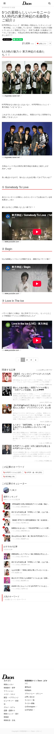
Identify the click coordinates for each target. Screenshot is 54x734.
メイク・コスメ (9, 694)
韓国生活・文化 (9, 720)
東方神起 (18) (10, 476)
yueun (42, 402)
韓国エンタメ (9, 684)
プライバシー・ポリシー (34, 693)
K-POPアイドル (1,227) (13, 472)
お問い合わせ (30, 697)
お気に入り (42, 43)
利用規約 (28, 690)
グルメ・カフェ (9, 707)
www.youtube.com (12, 241)
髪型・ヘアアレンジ (11, 697)
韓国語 (6, 717)
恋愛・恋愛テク (9, 710)
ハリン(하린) (39, 384)
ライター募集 (30, 703)
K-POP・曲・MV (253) (34, 472)
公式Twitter (29, 710)
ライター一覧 (30, 700)
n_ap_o (41, 443)
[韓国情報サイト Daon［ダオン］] (27, 3)
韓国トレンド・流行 (11, 713)
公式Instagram (30, 706)
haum (42, 421)
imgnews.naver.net (12, 95)
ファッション (9, 691)
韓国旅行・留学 (9, 687)
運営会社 (28, 687)
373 (12, 572)
